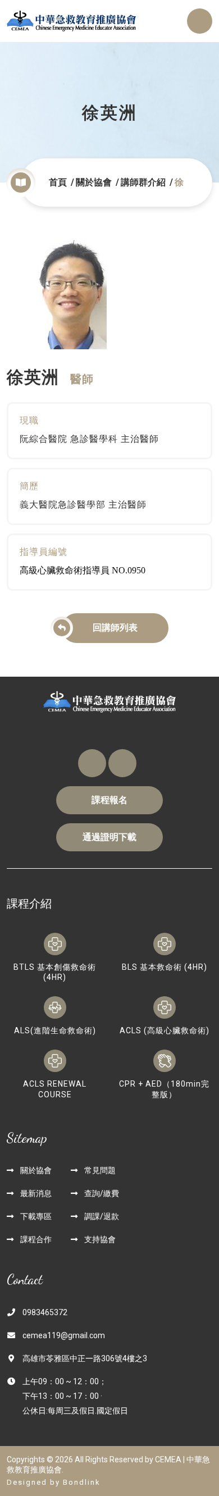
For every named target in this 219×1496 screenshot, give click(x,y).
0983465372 (44, 1312)
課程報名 (109, 800)
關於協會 (94, 182)
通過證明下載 (109, 837)
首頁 (58, 182)
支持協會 (100, 1239)
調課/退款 (101, 1216)
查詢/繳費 (101, 1193)
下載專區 (36, 1216)
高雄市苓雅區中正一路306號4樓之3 (84, 1358)
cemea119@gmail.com (63, 1335)
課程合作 (36, 1239)
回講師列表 (115, 627)
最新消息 (36, 1193)
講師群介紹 (143, 182)
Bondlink (82, 1482)
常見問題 (100, 1170)
